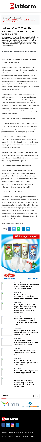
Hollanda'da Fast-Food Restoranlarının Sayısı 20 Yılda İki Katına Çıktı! (26, 362)
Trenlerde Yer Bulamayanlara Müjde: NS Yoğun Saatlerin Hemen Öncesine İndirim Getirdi (26, 297)
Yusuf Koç (32, 436)
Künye (32, 432)
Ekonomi (17, 18)
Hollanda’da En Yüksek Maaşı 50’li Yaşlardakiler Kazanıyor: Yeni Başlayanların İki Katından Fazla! (25, 321)
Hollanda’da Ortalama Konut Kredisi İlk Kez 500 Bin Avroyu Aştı (25, 352)
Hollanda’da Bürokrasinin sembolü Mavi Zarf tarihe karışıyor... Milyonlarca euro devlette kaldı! (24, 383)
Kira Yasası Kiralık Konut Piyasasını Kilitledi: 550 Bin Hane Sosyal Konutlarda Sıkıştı (26, 342)
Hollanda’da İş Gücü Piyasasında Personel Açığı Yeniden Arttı (26, 372)
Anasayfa (4, 432)
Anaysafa (8, 18)
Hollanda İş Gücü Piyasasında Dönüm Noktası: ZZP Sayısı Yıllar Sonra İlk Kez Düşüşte (26, 332)
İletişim (26, 432)
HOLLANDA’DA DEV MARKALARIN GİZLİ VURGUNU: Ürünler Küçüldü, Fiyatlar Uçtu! (26, 286)
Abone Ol (11, 432)
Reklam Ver (19, 432)
